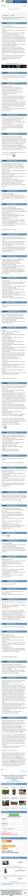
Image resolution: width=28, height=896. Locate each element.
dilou (4, 302)
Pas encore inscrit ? (14, 815)
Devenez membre (10, 781)
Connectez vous (18, 781)
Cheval (4, 5)
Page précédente (23, 771)
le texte (4, 841)
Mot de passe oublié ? (7, 833)
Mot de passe (5, 823)
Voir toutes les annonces (7, 884)
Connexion (4, 831)
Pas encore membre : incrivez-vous (10, 834)
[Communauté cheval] (2, 1)
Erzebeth (17, 18)
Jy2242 (13, 17)
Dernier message (6, 852)
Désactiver (10, 851)
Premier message (14, 852)
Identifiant (4, 818)
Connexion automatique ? (8, 828)
